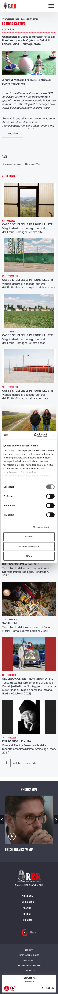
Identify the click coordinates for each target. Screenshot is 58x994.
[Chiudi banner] (53, 435)
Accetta (29, 536)
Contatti (29, 950)
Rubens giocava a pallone (20, 564)
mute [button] (41, 988)
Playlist (28, 908)
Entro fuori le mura (16, 741)
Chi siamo (27, 920)
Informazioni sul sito (29, 955)
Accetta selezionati (29, 546)
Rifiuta (29, 556)
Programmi (28, 896)
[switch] (50, 496)
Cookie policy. (28, 472)
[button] (12, 133)
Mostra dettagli (41, 527)
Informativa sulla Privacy (29, 965)
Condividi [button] (10, 29)
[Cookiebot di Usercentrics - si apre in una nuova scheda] (35, 435)
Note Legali (29, 960)
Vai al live (50, 987)
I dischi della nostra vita (19, 849)
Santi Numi (9, 623)
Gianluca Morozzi (12, 164)
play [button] (12, 988)
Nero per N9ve (32, 164)
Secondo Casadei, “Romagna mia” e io (27, 678)
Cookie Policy (29, 970)
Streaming (28, 902)
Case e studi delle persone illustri (28, 224)
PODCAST (28, 914)
